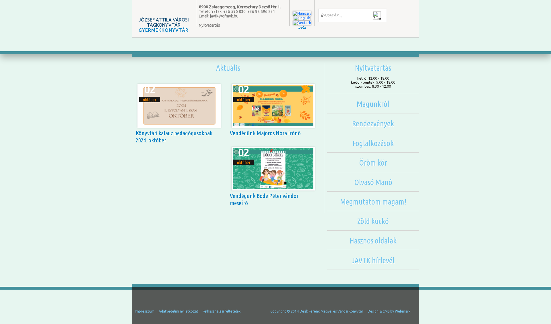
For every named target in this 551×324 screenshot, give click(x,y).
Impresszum (144, 311)
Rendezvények (373, 123)
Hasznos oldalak (373, 240)
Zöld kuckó (373, 221)
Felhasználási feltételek (221, 311)
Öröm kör (373, 162)
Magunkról (373, 103)
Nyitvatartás (209, 25)
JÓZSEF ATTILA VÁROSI (164, 25)
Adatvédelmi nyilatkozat (178, 311)
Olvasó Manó (373, 182)
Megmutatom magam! (373, 201)
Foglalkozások (373, 143)
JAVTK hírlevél (373, 260)
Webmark (402, 311)
